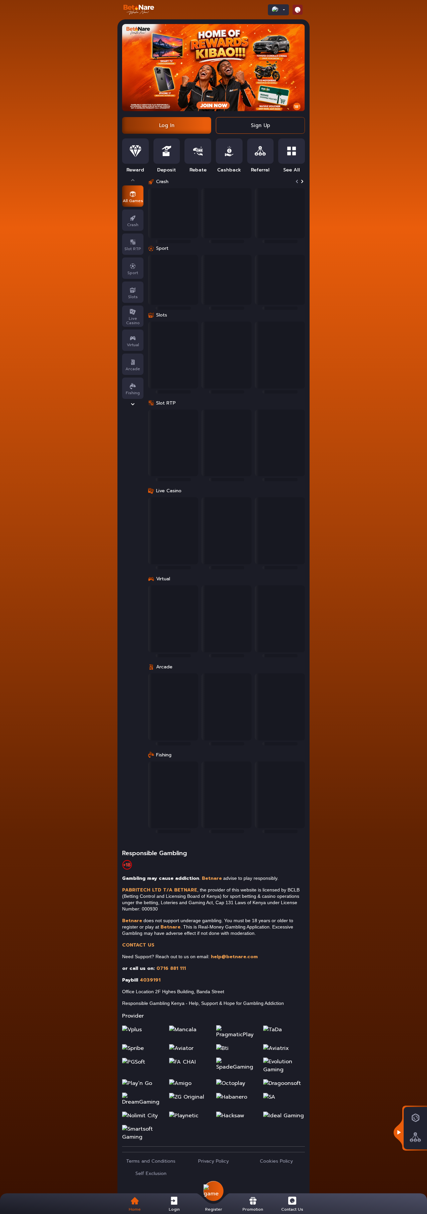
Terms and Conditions (150, 1161)
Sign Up (260, 125)
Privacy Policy (213, 1161)
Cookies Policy (276, 1161)
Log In (166, 125)
